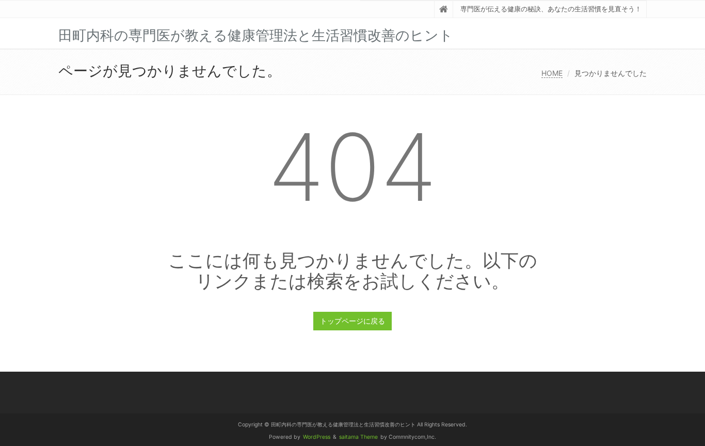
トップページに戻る (352, 320)
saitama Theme (358, 437)
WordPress (316, 437)
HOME (552, 73)
